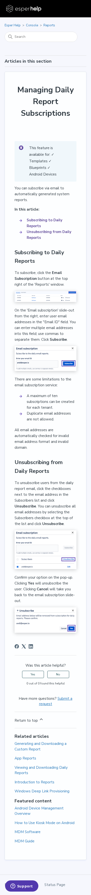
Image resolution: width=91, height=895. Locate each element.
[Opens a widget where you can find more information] (21, 886)
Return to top (27, 720)
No (58, 674)
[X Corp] (24, 646)
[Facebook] (17, 646)
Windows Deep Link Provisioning (42, 791)
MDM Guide (24, 841)
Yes (33, 674)
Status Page (54, 884)
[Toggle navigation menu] (77, 9)
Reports (49, 25)
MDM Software (28, 831)
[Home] (24, 8)
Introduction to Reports (34, 782)
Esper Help (13, 25)
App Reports (25, 758)
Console (32, 25)
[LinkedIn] (31, 646)
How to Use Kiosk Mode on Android (44, 822)
